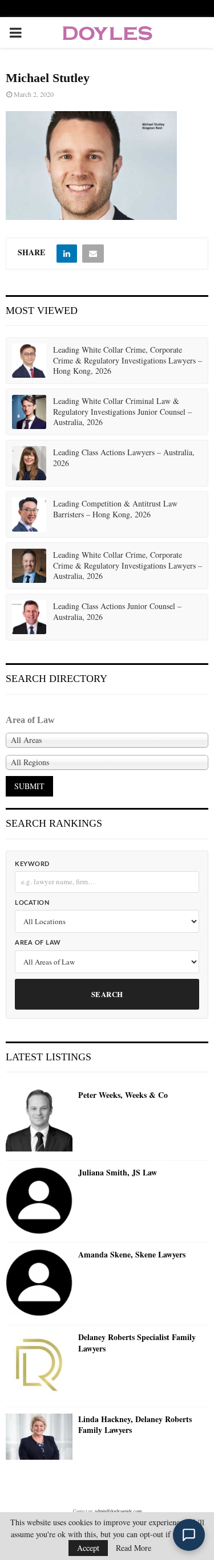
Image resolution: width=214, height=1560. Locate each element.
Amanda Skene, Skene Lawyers (131, 1254)
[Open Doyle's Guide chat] (189, 1535)
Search (107, 994)
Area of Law (38, 943)
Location (32, 903)
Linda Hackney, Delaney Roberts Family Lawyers (135, 1425)
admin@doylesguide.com (118, 1511)
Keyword (32, 864)
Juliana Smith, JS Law (117, 1172)
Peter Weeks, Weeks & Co (123, 1095)
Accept (88, 1547)
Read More (133, 1548)
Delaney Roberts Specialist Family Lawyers (137, 1343)
